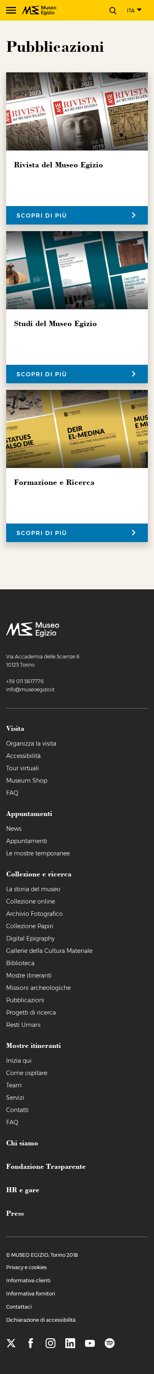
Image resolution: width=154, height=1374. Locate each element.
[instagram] (50, 1343)
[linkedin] (70, 1343)
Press (15, 1212)
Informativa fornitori (30, 1294)
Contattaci (19, 1307)
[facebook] (31, 1343)
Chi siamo (22, 1142)
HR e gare (22, 1189)
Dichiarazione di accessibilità (41, 1320)
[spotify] (110, 1343)
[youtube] (90, 1343)
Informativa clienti (28, 1280)
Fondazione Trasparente (46, 1165)
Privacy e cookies (26, 1267)
